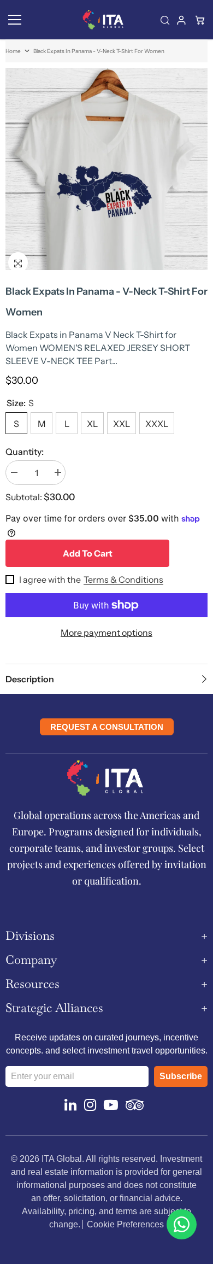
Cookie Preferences (125, 1224)
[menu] (14, 19)
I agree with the (50, 579)
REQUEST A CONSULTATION (106, 727)
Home (13, 51)
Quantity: (24, 451)
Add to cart (88, 553)
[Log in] (182, 19)
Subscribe (180, 1076)
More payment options (106, 632)
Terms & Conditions (123, 579)
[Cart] (201, 19)
